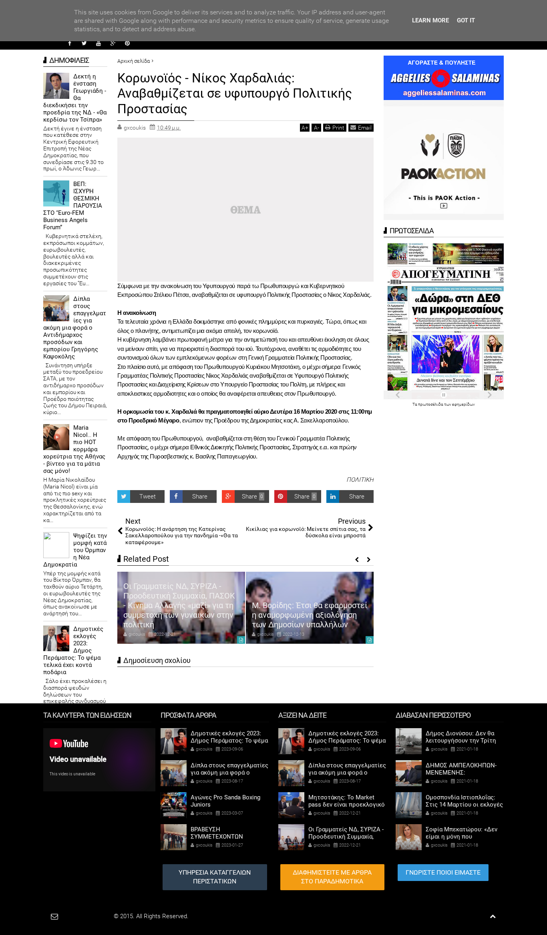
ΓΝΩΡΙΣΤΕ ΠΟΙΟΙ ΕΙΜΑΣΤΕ (443, 872)
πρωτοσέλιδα (431, 404)
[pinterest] (127, 43)
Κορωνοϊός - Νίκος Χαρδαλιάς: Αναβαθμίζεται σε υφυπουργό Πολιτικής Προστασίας (234, 93)
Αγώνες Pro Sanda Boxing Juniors (225, 801)
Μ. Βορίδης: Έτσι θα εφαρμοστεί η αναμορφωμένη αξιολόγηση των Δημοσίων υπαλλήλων (309, 615)
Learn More (430, 20)
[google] (113, 43)
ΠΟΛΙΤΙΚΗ (360, 479)
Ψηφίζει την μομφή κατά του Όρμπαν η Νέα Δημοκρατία (75, 550)
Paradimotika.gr (91, 916)
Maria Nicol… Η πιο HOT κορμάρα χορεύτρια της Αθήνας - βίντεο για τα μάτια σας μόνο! (74, 449)
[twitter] (84, 43)
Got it (466, 20)
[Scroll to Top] (493, 916)
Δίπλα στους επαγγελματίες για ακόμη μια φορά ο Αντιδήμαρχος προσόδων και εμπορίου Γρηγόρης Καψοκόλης (74, 327)
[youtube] (98, 43)
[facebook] (69, 43)
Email (365, 127)
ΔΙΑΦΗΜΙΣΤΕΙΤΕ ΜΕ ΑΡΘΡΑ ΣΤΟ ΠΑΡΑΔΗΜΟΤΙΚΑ (332, 877)
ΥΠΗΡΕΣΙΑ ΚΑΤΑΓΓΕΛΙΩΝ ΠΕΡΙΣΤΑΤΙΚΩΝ (215, 877)
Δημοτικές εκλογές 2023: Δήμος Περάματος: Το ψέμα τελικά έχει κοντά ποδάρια (73, 650)
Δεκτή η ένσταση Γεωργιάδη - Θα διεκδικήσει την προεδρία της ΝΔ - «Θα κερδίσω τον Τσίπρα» (75, 98)
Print (338, 127)
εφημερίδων (463, 404)
